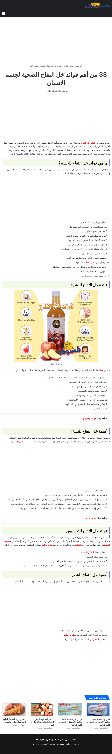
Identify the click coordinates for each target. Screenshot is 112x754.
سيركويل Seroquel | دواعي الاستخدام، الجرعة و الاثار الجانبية (98, 722)
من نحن (76, 744)
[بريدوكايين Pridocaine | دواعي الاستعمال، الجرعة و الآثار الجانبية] (70, 709)
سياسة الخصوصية (64, 744)
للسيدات (19, 441)
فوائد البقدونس (89, 418)
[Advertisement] (56, 39)
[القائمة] (3, 13)
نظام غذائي (47, 545)
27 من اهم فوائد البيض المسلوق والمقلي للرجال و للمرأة (42, 722)
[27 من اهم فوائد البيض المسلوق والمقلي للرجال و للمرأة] (42, 709)
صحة (71, 66)
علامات (87, 262)
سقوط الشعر (70, 634)
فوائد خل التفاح (88, 142)
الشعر (96, 639)
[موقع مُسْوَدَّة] (97, 5)
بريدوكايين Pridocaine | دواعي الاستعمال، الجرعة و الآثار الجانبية (70, 722)
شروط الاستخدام (48, 744)
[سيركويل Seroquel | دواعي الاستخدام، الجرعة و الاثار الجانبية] (98, 709)
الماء (78, 545)
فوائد (101, 370)
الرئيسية (78, 66)
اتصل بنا (36, 744)
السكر (91, 552)
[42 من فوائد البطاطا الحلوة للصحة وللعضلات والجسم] (14, 709)
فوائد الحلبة (91, 518)
